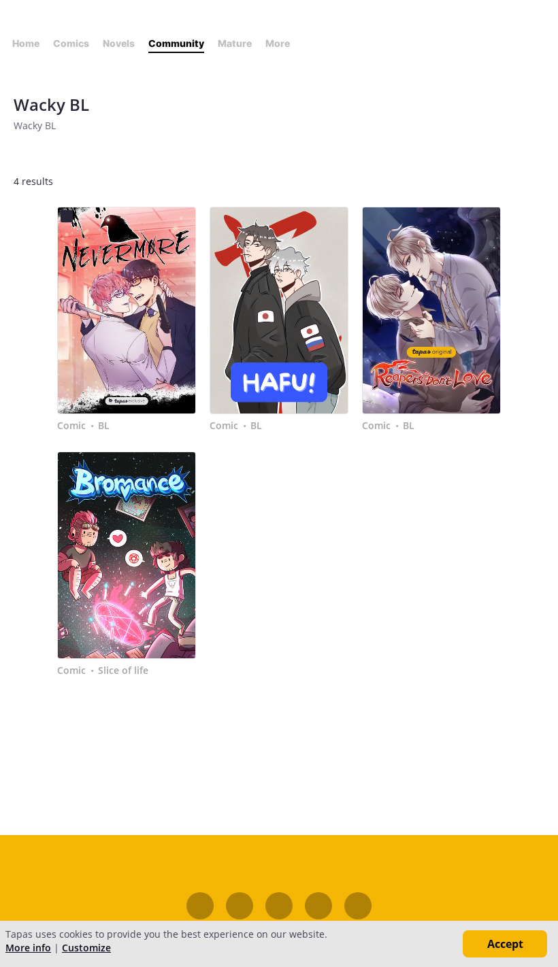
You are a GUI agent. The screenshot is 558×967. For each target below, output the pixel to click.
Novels (119, 43)
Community (176, 43)
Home (25, 43)
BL (104, 426)
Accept (505, 943)
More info (28, 947)
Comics (71, 43)
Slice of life (123, 670)
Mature (235, 43)
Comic (71, 426)
